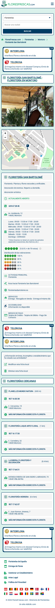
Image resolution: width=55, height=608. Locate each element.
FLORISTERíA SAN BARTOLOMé (25, 177)
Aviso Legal (13, 577)
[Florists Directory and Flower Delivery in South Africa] (42, 593)
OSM (51, 168)
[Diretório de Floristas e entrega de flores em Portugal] (21, 593)
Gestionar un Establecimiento (20, 573)
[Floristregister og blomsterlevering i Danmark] (37, 589)
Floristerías (29, 39)
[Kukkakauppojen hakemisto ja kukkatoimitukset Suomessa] (42, 589)
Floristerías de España (17, 561)
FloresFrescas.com (13, 39)
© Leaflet (43, 168)
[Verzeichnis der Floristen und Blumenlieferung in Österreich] (5, 589)
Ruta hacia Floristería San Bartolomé (23, 283)
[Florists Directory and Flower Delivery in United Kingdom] (37, 593)
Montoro (41, 39)
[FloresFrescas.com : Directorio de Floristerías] (18, 4)
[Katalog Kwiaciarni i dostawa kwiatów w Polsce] (16, 593)
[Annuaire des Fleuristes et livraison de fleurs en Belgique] (11, 589)
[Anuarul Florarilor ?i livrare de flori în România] (26, 593)
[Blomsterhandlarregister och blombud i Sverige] (32, 593)
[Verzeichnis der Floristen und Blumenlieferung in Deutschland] (32, 589)
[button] (27, 147)
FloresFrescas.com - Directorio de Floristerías (30, 600)
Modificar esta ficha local (18, 364)
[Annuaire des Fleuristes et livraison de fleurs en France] (47, 589)
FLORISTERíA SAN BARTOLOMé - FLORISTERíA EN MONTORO (24, 79)
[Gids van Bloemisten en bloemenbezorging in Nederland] (11, 593)
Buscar (27, 31)
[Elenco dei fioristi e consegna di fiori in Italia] (5, 593)
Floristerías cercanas (21, 381)
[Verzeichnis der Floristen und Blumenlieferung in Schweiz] (21, 589)
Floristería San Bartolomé (15, 42)
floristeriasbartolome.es (18, 290)
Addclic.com (31, 604)
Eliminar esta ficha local (18, 371)
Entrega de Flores (15, 566)
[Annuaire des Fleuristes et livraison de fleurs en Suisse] (26, 589)
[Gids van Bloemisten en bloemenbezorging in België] (16, 589)
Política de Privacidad (17, 582)
